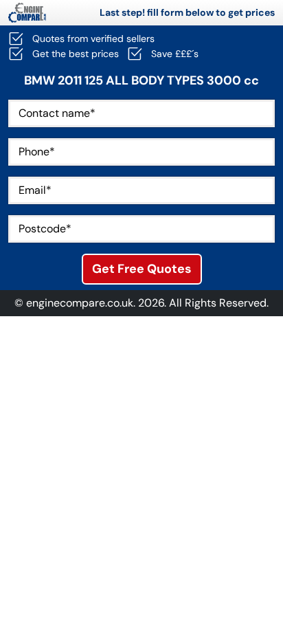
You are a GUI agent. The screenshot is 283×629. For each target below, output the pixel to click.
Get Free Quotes (142, 269)
